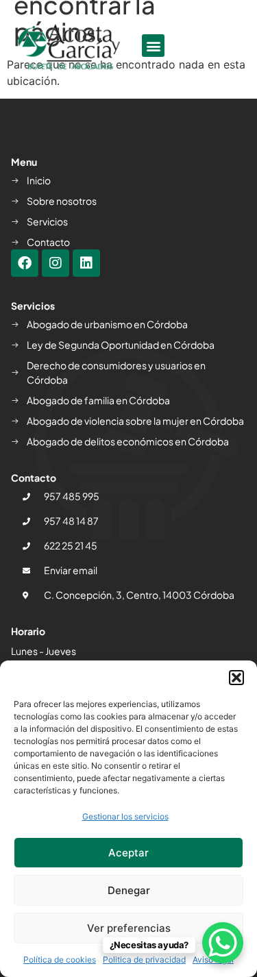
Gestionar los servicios (125, 816)
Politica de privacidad (144, 959)
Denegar (129, 890)
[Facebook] (24, 263)
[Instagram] (55, 263)
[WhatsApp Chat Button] (222, 942)
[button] (236, 677)
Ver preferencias (129, 928)
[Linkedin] (86, 263)
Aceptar (128, 852)
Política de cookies (59, 959)
